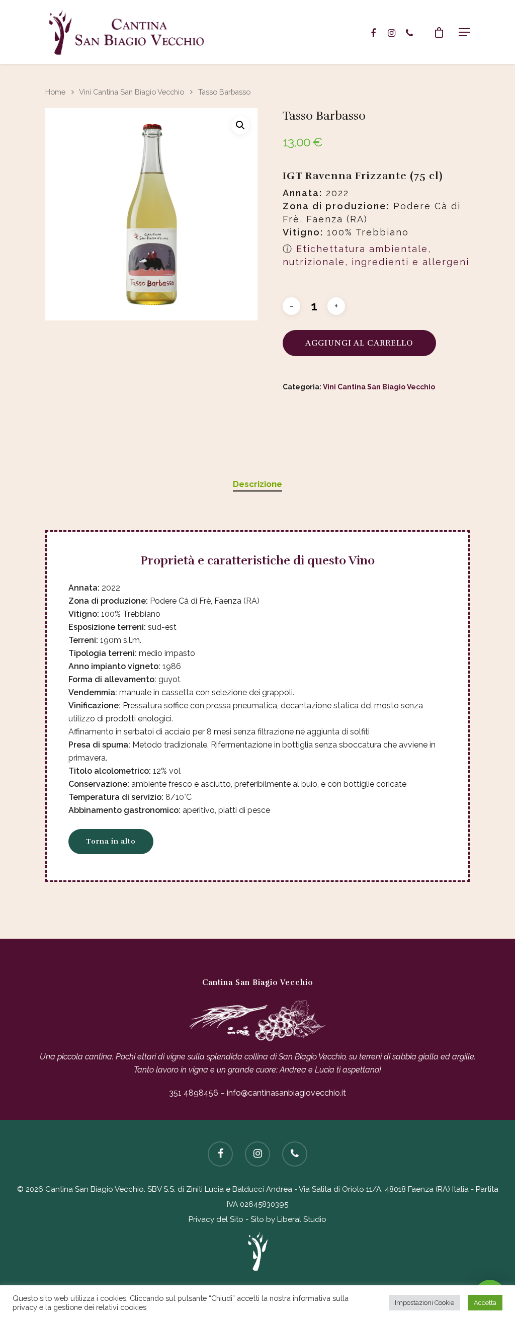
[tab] (257, 484)
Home (55, 92)
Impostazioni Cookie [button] (424, 1302)
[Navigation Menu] (464, 32)
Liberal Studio (301, 1219)
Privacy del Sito (216, 1219)
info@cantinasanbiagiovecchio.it (286, 1093)
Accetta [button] (485, 1302)
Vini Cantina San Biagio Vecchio (131, 92)
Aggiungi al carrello (359, 343)
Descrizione (257, 484)
